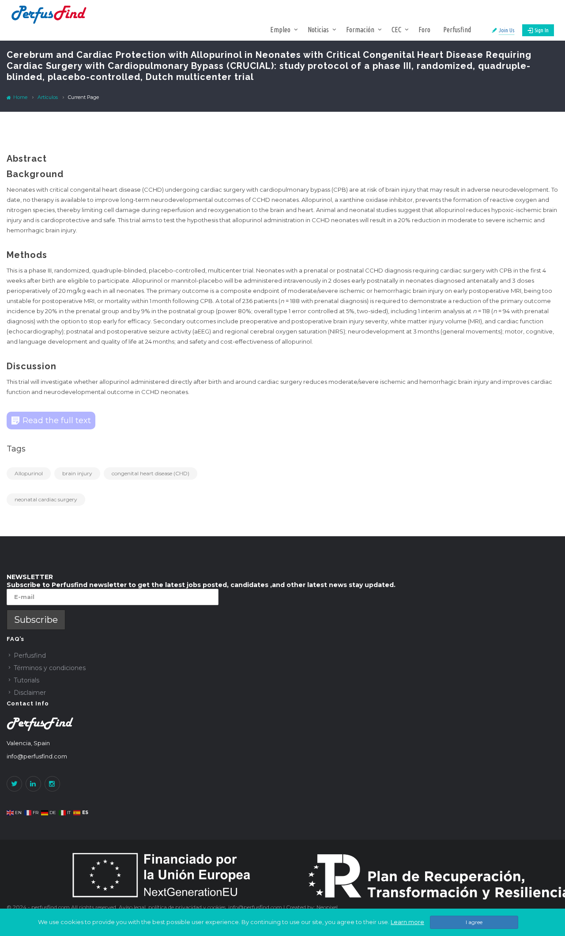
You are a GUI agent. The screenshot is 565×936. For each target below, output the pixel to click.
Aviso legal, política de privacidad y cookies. (173, 907)
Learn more (407, 921)
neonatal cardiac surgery (46, 499)
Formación (360, 30)
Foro (424, 30)
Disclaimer (30, 693)
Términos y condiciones (50, 668)
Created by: (301, 907)
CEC (396, 30)
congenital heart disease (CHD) (150, 473)
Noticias (318, 30)
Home (19, 97)
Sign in (542, 30)
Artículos (48, 97)
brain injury (77, 473)
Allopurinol (29, 473)
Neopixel (327, 907)
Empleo (280, 30)
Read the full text (57, 420)
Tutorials (26, 680)
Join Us (506, 30)
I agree (474, 922)
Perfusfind (457, 30)
